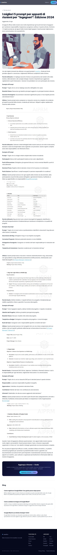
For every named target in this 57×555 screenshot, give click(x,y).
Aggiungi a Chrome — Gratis (28, 472)
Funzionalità (31, 536)
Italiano (51, 543)
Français (51, 541)
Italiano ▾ (47, 2)
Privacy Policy (42, 550)
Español (45, 541)
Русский (51, 545)
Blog (30, 543)
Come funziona (32, 539)
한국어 (50, 539)
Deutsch (45, 543)
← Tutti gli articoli (6, 10)
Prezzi (30, 541)
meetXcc (4, 2)
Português (45, 545)
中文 (50, 536)
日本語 (44, 539)
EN (44, 536)
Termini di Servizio (50, 550)
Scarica (54, 2)
